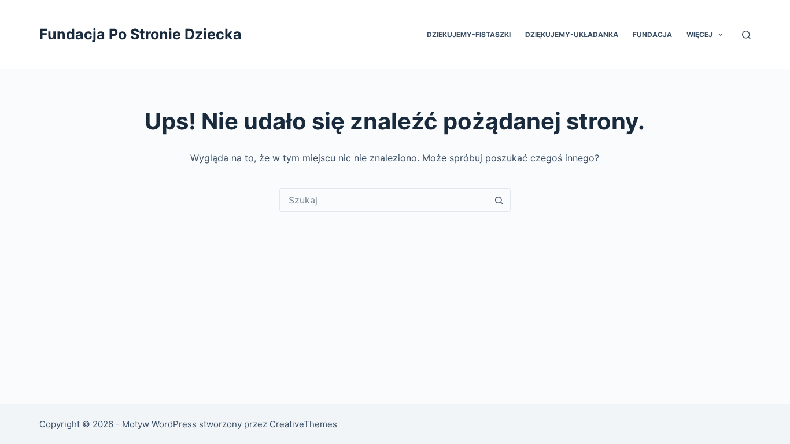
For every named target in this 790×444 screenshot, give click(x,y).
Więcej (699, 34)
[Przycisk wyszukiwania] (499, 200)
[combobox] (384, 200)
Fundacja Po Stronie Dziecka (140, 34)
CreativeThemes (303, 424)
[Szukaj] (746, 35)
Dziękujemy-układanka (571, 34)
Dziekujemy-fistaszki (469, 34)
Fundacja (652, 34)
